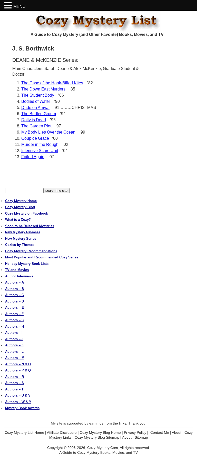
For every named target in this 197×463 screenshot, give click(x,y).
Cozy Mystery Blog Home (100, 432)
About (176, 432)
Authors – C (14, 295)
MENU (19, 6)
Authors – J (14, 339)
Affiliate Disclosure (62, 432)
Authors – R (14, 377)
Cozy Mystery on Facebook (26, 213)
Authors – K (14, 345)
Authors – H (14, 326)
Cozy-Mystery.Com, (103, 448)
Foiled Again (32, 157)
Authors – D (14, 301)
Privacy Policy (135, 432)
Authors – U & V (18, 395)
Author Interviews (19, 276)
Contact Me (159, 432)
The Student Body (37, 95)
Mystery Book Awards (22, 408)
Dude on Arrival (35, 107)
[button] (8, 5)
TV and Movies (17, 270)
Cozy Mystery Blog (20, 207)
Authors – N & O (18, 364)
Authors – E (14, 307)
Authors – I (14, 333)
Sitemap (141, 437)
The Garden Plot (36, 126)
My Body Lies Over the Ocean (48, 132)
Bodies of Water (35, 101)
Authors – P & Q (18, 370)
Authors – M (14, 358)
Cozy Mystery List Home (24, 432)
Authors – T (14, 389)
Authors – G (14, 320)
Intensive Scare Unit (39, 150)
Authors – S (14, 383)
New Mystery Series (20, 238)
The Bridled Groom (38, 114)
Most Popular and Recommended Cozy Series (41, 257)
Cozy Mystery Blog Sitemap (97, 437)
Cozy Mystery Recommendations (31, 251)
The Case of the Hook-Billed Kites (52, 83)
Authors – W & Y (18, 402)
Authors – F (14, 314)
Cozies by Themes (19, 245)
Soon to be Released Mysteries (29, 226)
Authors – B (14, 289)
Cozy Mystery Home (21, 201)
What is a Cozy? (18, 220)
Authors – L (14, 352)
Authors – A (14, 282)
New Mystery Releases (22, 232)
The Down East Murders (43, 89)
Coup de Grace (35, 138)
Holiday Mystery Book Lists (26, 264)
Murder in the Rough (39, 144)
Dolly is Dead (33, 120)
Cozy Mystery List (98, 21)
